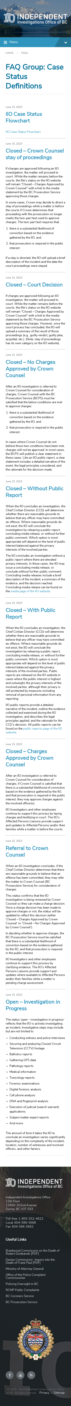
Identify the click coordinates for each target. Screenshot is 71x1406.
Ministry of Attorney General (25, 1268)
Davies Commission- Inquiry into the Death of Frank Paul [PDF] (30, 1261)
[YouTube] (20, 1375)
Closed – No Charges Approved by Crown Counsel (30, 369)
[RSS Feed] (31, 1375)
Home (9, 53)
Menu (13, 42)
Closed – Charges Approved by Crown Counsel (29, 758)
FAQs (24, 53)
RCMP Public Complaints (22, 1290)
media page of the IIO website (30, 591)
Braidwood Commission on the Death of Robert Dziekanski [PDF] (32, 1252)
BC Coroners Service (20, 1296)
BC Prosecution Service (21, 1302)
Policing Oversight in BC (22, 1283)
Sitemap (59, 1392)
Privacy (44, 1392)
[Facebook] (10, 1375)
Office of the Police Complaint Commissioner (25, 1276)
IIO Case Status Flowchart (23, 131)
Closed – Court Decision (34, 285)
